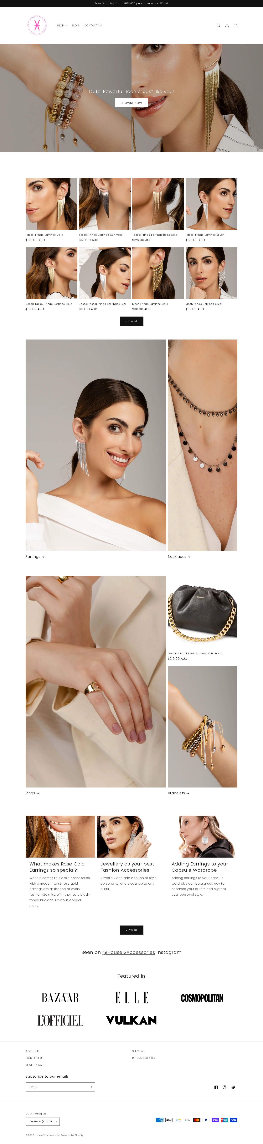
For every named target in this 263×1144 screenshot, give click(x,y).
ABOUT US (32, 1051)
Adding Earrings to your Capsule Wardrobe (200, 867)
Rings (30, 793)
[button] (61, 25)
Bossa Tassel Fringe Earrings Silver (102, 304)
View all (132, 321)
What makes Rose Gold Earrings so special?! (57, 867)
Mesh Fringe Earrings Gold (150, 304)
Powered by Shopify (72, 1135)
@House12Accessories (128, 952)
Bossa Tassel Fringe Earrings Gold (49, 304)
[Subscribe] (90, 1086)
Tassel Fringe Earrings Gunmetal (101, 235)
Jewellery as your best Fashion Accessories (127, 867)
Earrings (33, 556)
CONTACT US (35, 1058)
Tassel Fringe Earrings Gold (44, 235)
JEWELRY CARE (35, 1065)
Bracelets (176, 793)
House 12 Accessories (48, 1135)
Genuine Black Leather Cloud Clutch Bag (195, 653)
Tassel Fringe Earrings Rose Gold (155, 235)
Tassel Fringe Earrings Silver (205, 235)
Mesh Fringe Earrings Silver (204, 304)
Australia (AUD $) (41, 1121)
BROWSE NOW (131, 103)
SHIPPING (138, 1051)
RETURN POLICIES (143, 1058)
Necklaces (177, 556)
